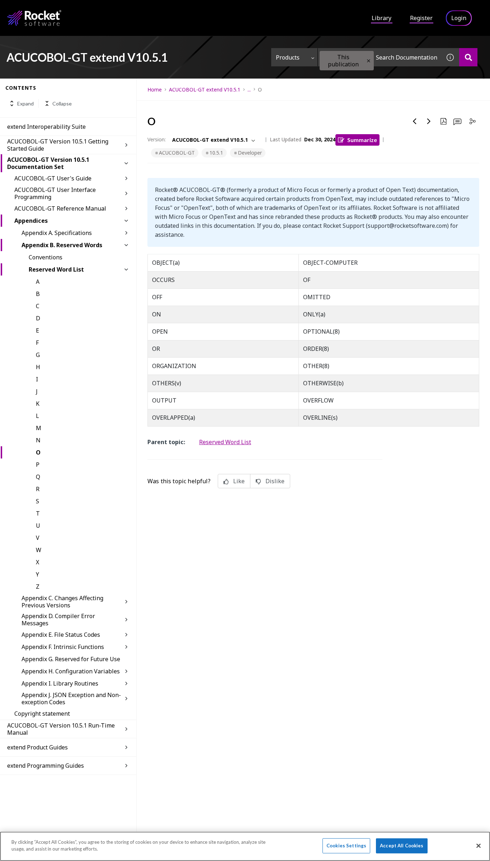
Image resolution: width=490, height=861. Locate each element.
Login (458, 18)
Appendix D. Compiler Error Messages (58, 619)
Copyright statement (42, 714)
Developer (250, 152)
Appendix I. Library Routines (60, 683)
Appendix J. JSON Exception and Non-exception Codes (71, 698)
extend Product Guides (37, 747)
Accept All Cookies (401, 845)
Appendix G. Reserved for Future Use (71, 659)
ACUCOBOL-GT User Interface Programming (55, 193)
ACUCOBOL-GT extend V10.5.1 (204, 89)
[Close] (478, 845)
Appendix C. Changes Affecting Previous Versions (62, 601)
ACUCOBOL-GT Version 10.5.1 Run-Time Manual (61, 729)
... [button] (249, 89)
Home (154, 89)
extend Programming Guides (45, 766)
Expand (25, 103)
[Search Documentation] (468, 57)
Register (421, 18)
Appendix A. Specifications (57, 233)
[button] (368, 60)
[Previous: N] (414, 121)
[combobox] (379, 57)
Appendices (31, 221)
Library (381, 18)
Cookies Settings (346, 845)
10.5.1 (216, 152)
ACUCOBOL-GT (177, 152)
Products (288, 57)
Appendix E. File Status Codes (61, 635)
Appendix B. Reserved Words (62, 245)
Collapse (62, 103)
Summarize (362, 139)
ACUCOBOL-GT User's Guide (52, 178)
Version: (156, 139)
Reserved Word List (56, 269)
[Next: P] (429, 121)
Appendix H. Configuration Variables (71, 671)
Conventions (45, 257)
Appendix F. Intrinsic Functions (63, 647)
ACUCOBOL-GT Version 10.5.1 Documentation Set (48, 163)
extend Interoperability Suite (46, 127)
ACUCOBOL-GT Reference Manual (60, 208)
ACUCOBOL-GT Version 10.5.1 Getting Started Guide (57, 144)
